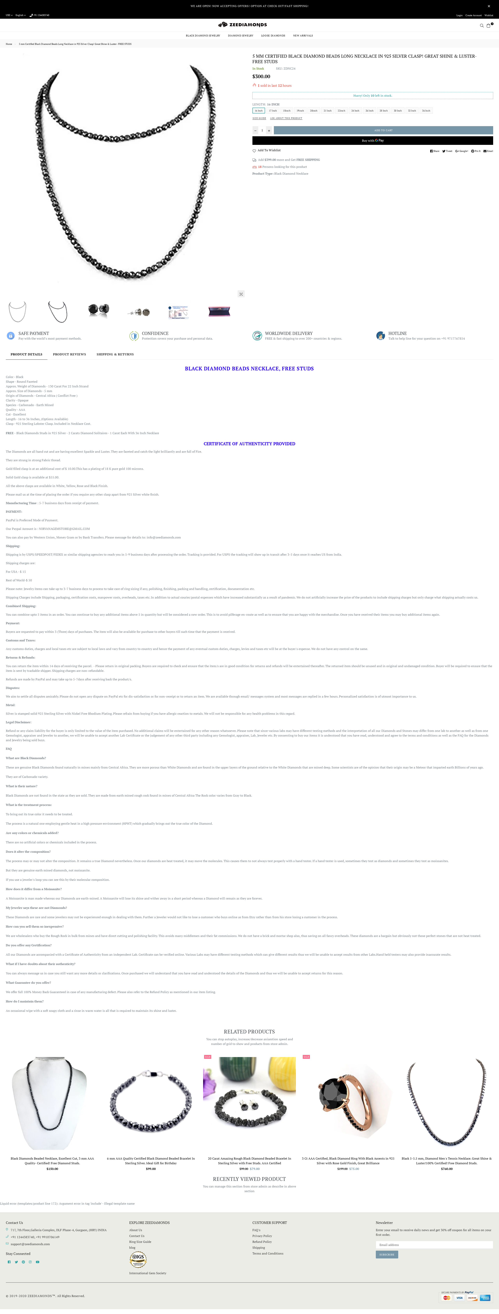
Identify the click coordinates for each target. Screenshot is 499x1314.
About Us (135, 1230)
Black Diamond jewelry (203, 35)
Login (460, 15)
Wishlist (489, 15)
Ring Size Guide (140, 1242)
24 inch (355, 110)
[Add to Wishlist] (94, 1071)
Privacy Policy (262, 1236)
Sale (207, 1056)
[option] (126, 173)
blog (132, 1247)
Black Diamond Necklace (291, 173)
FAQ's (256, 1230)
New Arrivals (303, 35)
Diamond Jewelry (240, 35)
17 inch (273, 110)
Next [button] (242, 176)
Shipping (258, 1247)
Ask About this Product (286, 118)
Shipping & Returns (115, 354)
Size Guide (259, 118)
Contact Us (136, 1236)
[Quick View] (94, 1063)
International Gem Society (147, 1273)
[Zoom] (241, 293)
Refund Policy (262, 1242)
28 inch (384, 110)
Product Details (26, 354)
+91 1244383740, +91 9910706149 (35, 1237)
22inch (341, 110)
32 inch (412, 110)
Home (9, 44)
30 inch (398, 110)
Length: (266, 104)
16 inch (259, 110)
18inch (286, 110)
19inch (300, 110)
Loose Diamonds (273, 35)
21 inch (328, 110)
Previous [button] (11, 176)
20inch (313, 110)
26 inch (370, 110)
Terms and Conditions (267, 1253)
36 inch (426, 110)
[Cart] (488, 25)
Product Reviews (69, 354)
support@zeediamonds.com (30, 1244)
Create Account (473, 15)
